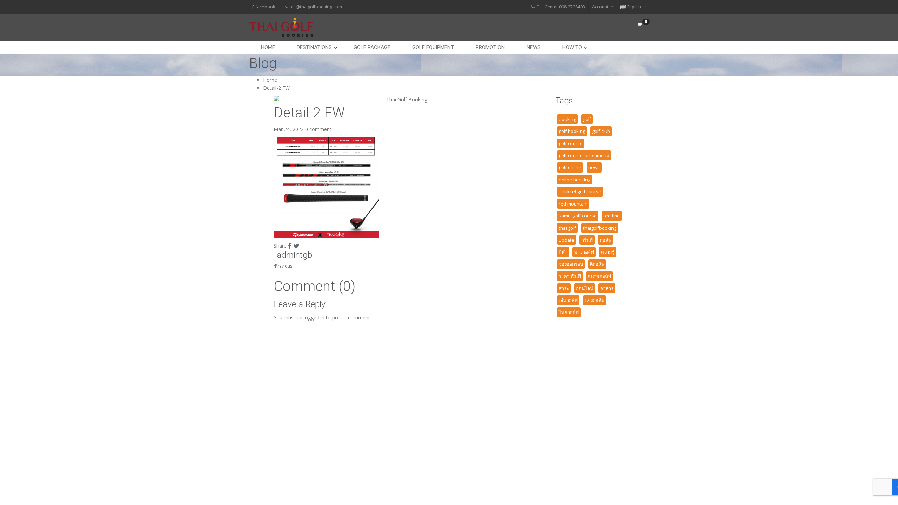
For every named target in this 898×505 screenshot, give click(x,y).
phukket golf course (580, 191)
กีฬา (563, 252)
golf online (570, 167)
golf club (601, 131)
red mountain (573, 204)
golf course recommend (584, 155)
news (594, 167)
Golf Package (372, 47)
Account (600, 7)
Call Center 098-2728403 (560, 7)
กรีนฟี (587, 240)
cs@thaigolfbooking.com (316, 7)
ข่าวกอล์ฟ (584, 252)
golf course (571, 143)
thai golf (567, 228)
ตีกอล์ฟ (597, 264)
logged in (314, 317)
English (634, 7)
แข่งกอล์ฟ (594, 300)
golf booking (572, 131)
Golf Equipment (433, 47)
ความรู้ (608, 252)
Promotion (490, 47)
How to (572, 47)
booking (567, 119)
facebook (265, 7)
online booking (574, 179)
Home (268, 47)
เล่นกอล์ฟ (568, 300)
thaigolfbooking (599, 228)
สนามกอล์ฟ (599, 276)
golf (587, 119)
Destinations (314, 47)
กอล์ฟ (605, 240)
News (534, 47)
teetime (612, 216)
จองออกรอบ (571, 264)
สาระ (564, 288)
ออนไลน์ (584, 288)
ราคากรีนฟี (570, 276)
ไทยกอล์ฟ (569, 312)
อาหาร (607, 288)
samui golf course (578, 216)
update (566, 240)
